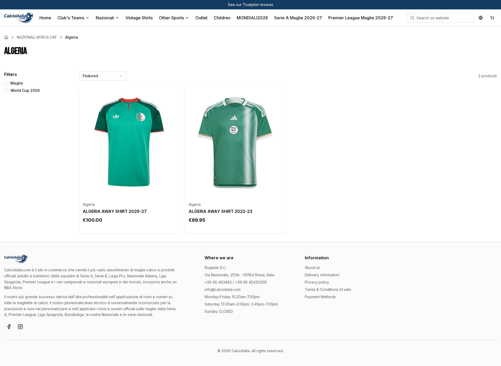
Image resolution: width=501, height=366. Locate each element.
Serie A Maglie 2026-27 (298, 17)
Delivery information (322, 275)
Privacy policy (317, 282)
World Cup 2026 (25, 90)
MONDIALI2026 (252, 17)
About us (312, 267)
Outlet (201, 17)
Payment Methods (320, 297)
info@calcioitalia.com (223, 289)
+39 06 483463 (218, 282)
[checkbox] (6, 83)
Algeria (89, 204)
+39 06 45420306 (251, 282)
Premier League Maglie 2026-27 (360, 17)
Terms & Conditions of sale (328, 289)
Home (45, 17)
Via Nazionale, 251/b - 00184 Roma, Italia (239, 275)
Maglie (16, 83)
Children (222, 17)
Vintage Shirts (139, 17)
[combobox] (102, 76)
